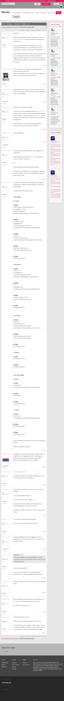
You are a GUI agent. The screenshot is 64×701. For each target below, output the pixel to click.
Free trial (16, 17)
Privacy (24, 662)
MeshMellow (5, 662)
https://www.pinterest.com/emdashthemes (55, 146)
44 (5, 103)
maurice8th (5, 466)
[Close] (57, 0)
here (31, 495)
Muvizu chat (55, 132)
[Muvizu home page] (6, 11)
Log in (37, 4)
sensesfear (5, 101)
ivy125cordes (53, 114)
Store (32, 12)
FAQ (28, 24)
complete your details (35, 30)
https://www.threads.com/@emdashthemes (55, 151)
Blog (49, 12)
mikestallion (53, 34)
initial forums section (18, 39)
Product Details (26, 12)
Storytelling (54, 58)
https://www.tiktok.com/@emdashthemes (55, 155)
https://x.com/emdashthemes (55, 159)
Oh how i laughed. (55, 116)
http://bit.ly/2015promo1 (19, 471)
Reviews (14, 669)
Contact (4, 664)
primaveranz (5, 549)
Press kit (14, 662)
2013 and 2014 (37, 115)
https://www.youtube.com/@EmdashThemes (56, 163)
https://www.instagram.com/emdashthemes (55, 191)
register (27, 30)
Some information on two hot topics (55, 37)
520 (6, 551)
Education (4, 667)
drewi (3, 83)
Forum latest (55, 25)
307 (6, 85)
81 (5, 47)
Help (53, 12)
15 (5, 468)
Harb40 (4, 45)
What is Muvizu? (17, 12)
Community (43, 12)
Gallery (37, 12)
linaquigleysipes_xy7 (55, 142)
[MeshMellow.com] (6, 683)
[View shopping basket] (61, 6)
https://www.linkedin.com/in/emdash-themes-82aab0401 (56, 195)
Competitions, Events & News (11, 27)
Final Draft (33, 157)
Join (46, 4)
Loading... (6, 651)
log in (23, 30)
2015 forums (41, 111)
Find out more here (51, 0)
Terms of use (26, 664)
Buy (59, 12)
